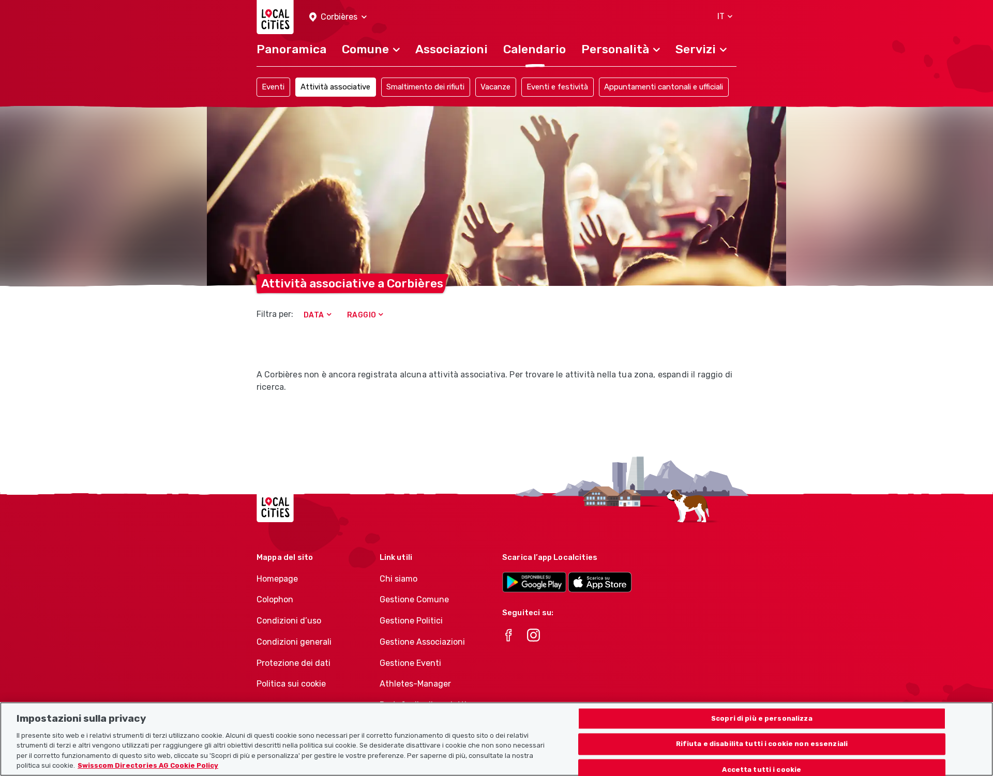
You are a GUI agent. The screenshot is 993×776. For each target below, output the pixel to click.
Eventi (273, 87)
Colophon (275, 599)
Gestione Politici (411, 621)
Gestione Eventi (410, 663)
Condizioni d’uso (289, 621)
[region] (496, 739)
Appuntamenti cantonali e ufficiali (663, 87)
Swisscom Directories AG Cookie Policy (148, 765)
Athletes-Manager (415, 684)
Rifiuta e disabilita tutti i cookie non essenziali (762, 744)
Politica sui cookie (291, 684)
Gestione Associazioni (422, 642)
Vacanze (495, 87)
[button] (338, 17)
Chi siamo (398, 579)
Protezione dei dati (293, 663)
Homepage (277, 579)
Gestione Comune (414, 599)
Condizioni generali (294, 642)
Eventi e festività (557, 87)
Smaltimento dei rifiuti (425, 87)
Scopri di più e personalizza (762, 718)
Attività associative (335, 87)
